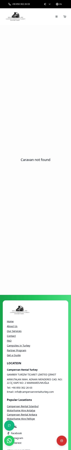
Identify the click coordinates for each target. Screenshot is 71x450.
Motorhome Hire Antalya (21, 410)
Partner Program (16, 350)
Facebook (16, 433)
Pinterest (16, 442)
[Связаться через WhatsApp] (9, 441)
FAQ (9, 340)
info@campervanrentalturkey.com (34, 391)
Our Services (14, 331)
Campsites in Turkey (18, 345)
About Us (12, 326)
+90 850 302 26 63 (22, 387)
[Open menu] (56, 16)
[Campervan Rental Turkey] (16, 16)
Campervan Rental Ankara (22, 414)
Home (10, 321)
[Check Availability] (62, 441)
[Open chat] (9, 425)
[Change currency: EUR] (47, 4)
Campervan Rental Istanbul (23, 406)
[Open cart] (64, 16)
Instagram (17, 438)
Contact (11, 336)
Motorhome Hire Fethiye (21, 418)
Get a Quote (14, 355)
